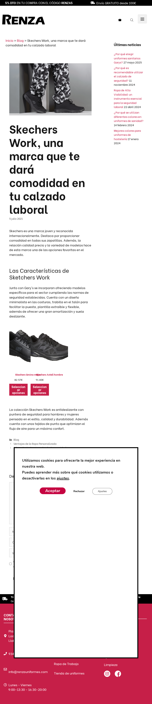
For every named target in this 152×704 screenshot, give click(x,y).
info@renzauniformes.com (28, 671)
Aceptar (52, 491)
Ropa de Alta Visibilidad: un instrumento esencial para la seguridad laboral (128, 98)
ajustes (63, 478)
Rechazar (79, 491)
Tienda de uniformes (69, 673)
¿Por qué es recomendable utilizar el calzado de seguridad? (128, 74)
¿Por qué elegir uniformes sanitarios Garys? (127, 58)
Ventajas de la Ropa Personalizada (35, 444)
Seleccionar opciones (18, 389)
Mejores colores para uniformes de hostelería (127, 134)
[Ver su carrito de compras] (121, 19)
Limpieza (111, 664)
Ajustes (102, 491)
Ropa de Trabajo (66, 663)
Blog (20, 40)
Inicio (9, 40)
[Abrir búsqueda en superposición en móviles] (132, 20)
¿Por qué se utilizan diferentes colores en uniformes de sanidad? (128, 116)
